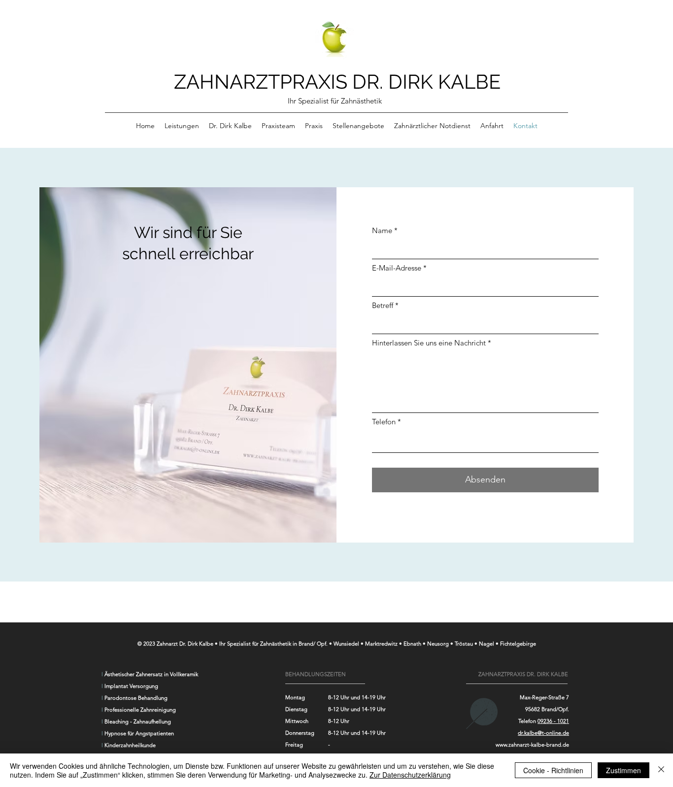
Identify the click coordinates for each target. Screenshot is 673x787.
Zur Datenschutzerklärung (410, 775)
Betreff (382, 305)
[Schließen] (661, 770)
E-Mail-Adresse (396, 268)
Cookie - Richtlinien (553, 770)
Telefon (384, 421)
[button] (182, 125)
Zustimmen (623, 770)
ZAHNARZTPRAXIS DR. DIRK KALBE (337, 81)
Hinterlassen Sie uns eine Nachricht (429, 342)
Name (382, 230)
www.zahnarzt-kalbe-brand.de (532, 744)
